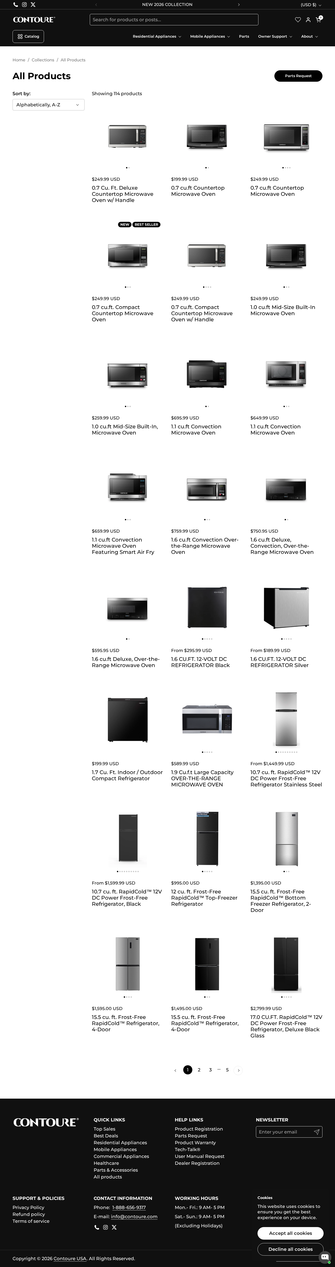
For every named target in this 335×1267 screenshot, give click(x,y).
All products (108, 1177)
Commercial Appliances (121, 1156)
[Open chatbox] (325, 1257)
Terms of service (31, 1221)
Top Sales (104, 1129)
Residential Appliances (120, 1142)
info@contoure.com (134, 1216)
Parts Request (191, 1136)
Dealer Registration (197, 1163)
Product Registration (199, 1129)
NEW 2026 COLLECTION (167, 4)
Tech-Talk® (187, 1149)
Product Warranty (195, 1142)
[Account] (308, 20)
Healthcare (106, 1163)
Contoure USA (70, 1258)
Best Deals (106, 1136)
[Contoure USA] (34, 19)
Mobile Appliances (115, 1149)
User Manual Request (199, 1156)
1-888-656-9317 (129, 1207)
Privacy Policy (28, 1207)
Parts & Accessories (116, 1170)
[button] (319, 20)
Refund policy (29, 1214)
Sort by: (22, 93)
